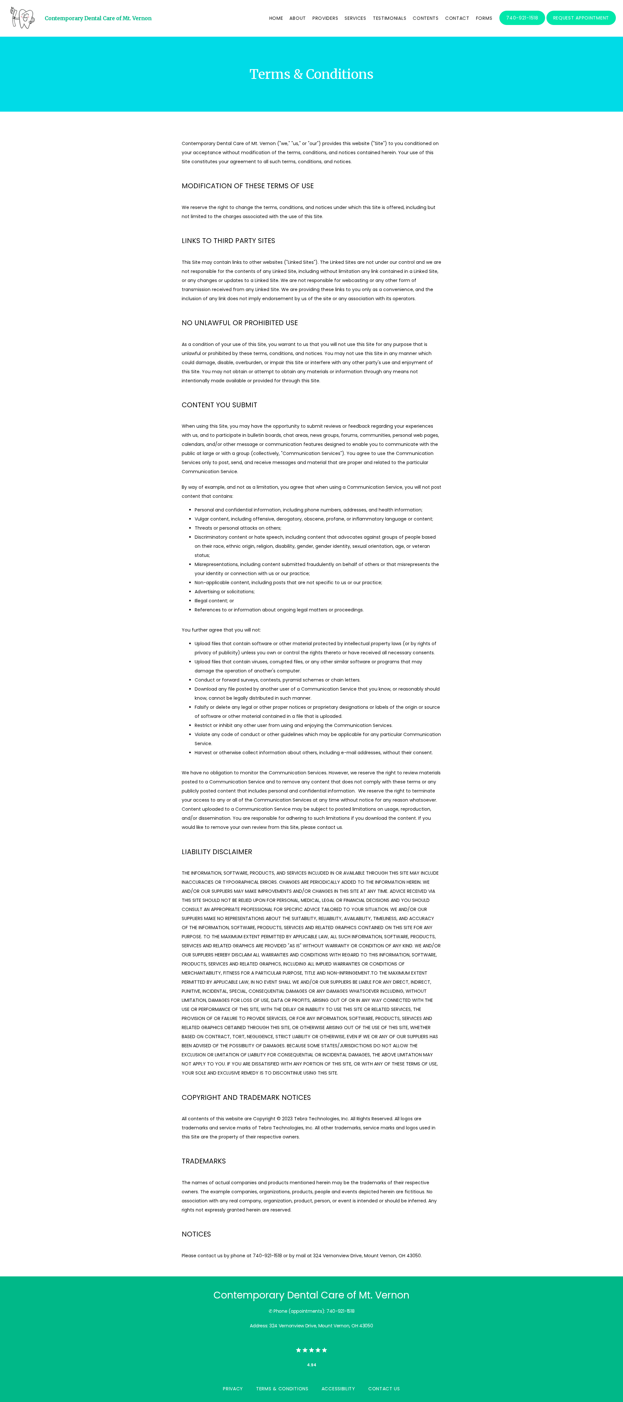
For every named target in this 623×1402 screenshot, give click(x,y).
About (297, 18)
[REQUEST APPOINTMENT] (581, 24)
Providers (325, 18)
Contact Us (384, 1388)
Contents (426, 18)
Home (276, 18)
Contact (457, 18)
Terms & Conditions (282, 1388)
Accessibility (338, 1388)
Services (355, 18)
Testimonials (389, 18)
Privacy (233, 1388)
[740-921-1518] (522, 24)
